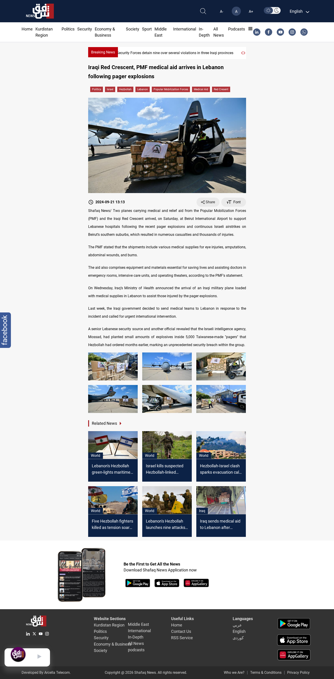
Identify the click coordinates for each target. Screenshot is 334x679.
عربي (237, 625)
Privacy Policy (298, 672)
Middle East (138, 624)
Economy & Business (112, 644)
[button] (242, 53)
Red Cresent (221, 89)
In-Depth (135, 637)
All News (136, 643)
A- (221, 11)
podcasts (236, 29)
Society (132, 29)
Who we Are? (234, 672)
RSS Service (182, 637)
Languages (243, 618)
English (239, 631)
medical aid (201, 89)
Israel (110, 89)
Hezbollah (125, 89)
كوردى (238, 637)
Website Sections (110, 618)
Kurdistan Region (109, 625)
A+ (251, 11)
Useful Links (182, 618)
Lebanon (142, 89)
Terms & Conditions (266, 672)
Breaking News (103, 52)
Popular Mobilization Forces (171, 89)
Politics (68, 29)
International (184, 29)
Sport (147, 29)
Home (27, 29)
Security (84, 29)
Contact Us (181, 631)
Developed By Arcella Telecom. (46, 672)
